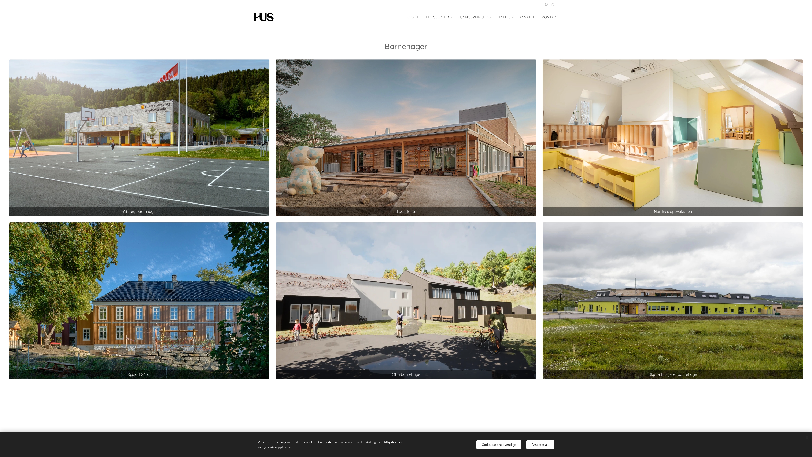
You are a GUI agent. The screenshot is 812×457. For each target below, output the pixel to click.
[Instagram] (552, 4)
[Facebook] (546, 4)
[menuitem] (413, 17)
